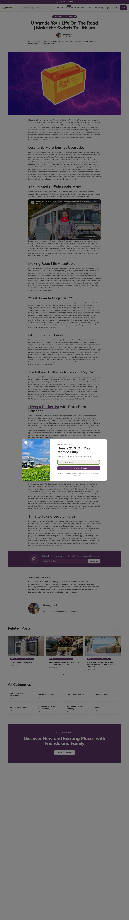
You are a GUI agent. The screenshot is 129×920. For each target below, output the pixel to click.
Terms (82, 475)
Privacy (75, 475)
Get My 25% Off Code (78, 468)
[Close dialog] (25, 442)
